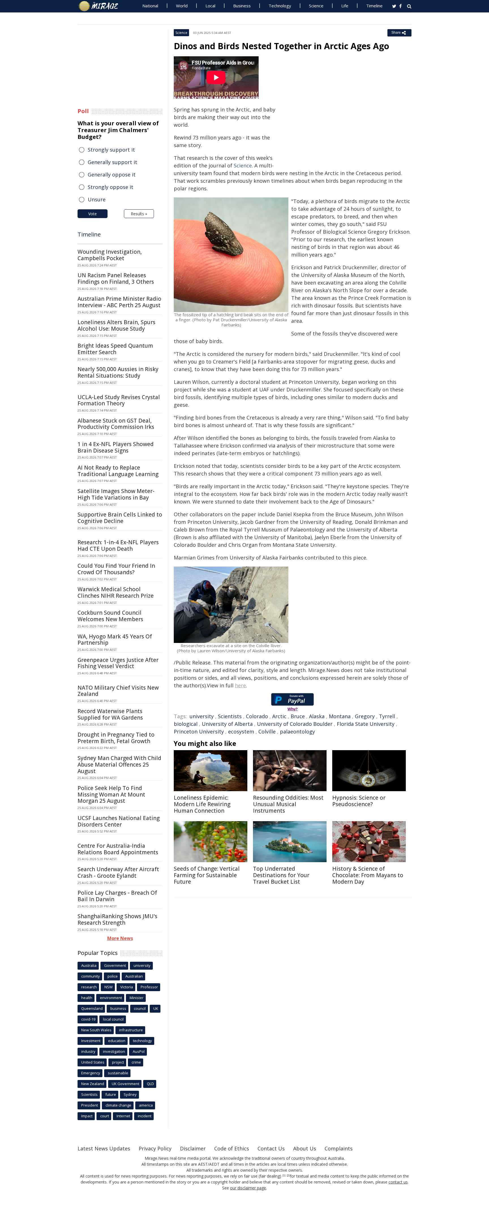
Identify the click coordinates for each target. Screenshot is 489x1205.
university (202, 716)
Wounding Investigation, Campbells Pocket (110, 255)
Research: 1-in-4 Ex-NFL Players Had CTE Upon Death (118, 545)
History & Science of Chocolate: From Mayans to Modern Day (367, 875)
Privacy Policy (155, 1148)
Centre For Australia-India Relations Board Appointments (118, 849)
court (104, 1115)
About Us (304, 1148)
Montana (340, 716)
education (116, 1040)
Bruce (298, 716)
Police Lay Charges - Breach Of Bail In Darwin (117, 896)
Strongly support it (111, 149)
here (240, 685)
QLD (150, 1083)
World (182, 5)
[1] (284, 1175)
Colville (267, 731)
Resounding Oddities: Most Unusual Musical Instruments (288, 804)
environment (111, 997)
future (110, 1094)
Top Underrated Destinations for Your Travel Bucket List (281, 875)
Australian (134, 976)
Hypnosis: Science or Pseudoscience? (358, 801)
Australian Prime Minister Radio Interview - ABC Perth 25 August (119, 302)
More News (120, 938)
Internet (123, 1115)
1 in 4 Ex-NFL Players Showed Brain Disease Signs (116, 447)
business (118, 1008)
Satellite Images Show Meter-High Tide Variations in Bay (116, 494)
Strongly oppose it (110, 187)
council (140, 1008)
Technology (280, 5)
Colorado (257, 716)
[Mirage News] (101, 6)
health (86, 997)
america (146, 1105)
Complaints (339, 1148)
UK (155, 1008)
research (89, 986)
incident (144, 1115)
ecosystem (241, 731)
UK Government (125, 1083)
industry (88, 1051)
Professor (149, 986)
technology (142, 1040)
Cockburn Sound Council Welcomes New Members (110, 616)
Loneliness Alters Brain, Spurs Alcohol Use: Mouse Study (116, 325)
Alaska (317, 716)
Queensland (92, 1008)
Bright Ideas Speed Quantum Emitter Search (115, 349)
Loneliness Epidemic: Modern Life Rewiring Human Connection (202, 804)
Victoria (126, 986)
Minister (136, 997)
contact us (398, 1182)
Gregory (365, 716)
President (89, 1105)
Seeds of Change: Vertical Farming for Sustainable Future (207, 875)
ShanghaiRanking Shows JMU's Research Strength (117, 919)
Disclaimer (193, 1148)
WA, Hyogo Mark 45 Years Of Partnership (115, 640)
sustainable (118, 1072)
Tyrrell (387, 716)
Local (210, 5)
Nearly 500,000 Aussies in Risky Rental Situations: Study (118, 372)
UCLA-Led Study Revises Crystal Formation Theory (119, 400)
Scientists (230, 716)
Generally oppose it (112, 174)
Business (242, 5)
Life (344, 5)
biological (186, 723)
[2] (288, 1175)
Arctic (279, 716)
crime (136, 1062)
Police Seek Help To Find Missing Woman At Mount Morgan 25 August (111, 794)
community (90, 976)
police (113, 976)
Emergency (90, 1072)
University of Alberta (227, 723)
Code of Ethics (231, 1148)
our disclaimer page (248, 1188)
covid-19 (88, 1019)
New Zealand (92, 1083)
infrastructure (131, 1029)
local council (113, 1019)
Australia (88, 965)
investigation (114, 1051)
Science (316, 5)
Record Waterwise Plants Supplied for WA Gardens (110, 714)
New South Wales (96, 1029)
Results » (139, 213)
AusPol (139, 1051)
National (150, 5)
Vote (92, 213)
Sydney (130, 1094)
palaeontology (297, 731)
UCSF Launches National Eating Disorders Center (119, 821)
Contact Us (271, 1148)
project (118, 1062)
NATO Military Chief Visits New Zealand (118, 691)
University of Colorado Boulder (295, 723)
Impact (87, 1115)
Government (115, 965)
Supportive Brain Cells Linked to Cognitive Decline (120, 518)
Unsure (97, 199)
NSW (108, 986)
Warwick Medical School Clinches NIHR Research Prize (116, 592)
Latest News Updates (104, 1148)
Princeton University (199, 731)
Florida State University (365, 723)
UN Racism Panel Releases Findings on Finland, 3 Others (116, 278)
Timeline (374, 5)
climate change (118, 1105)
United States (92, 1062)
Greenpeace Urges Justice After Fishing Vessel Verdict (118, 663)
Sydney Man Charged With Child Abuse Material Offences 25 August (119, 764)
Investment (90, 1040)
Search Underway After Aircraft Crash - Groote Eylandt (118, 872)
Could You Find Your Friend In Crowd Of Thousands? (116, 569)
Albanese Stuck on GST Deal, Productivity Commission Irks (116, 424)
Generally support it (112, 162)
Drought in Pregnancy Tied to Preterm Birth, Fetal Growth (116, 738)
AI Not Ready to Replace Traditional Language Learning (118, 471)
